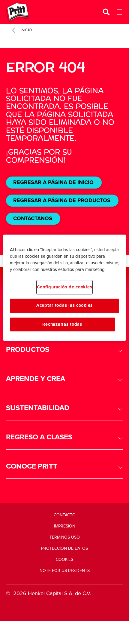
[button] (64, 350)
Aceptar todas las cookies (64, 305)
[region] (64, 288)
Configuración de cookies (64, 287)
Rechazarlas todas (62, 324)
